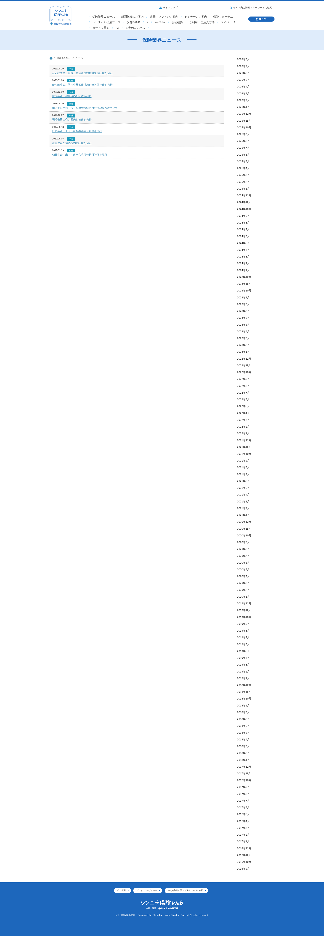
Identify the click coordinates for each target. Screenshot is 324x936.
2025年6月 (243, 154)
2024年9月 (243, 215)
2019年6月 (243, 644)
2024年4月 (243, 249)
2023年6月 (243, 317)
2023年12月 (244, 277)
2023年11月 (244, 283)
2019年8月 (243, 630)
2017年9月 (243, 786)
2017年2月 (243, 834)
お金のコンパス (135, 27)
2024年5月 (243, 243)
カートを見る (100, 27)
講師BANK (133, 22)
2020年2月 (243, 589)
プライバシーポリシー (146, 890)
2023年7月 (243, 311)
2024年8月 (243, 222)
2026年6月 (243, 73)
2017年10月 (244, 780)
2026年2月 (243, 100)
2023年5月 (243, 324)
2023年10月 (244, 290)
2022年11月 (244, 365)
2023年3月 (243, 338)
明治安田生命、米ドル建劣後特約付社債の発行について (85, 107)
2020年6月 (243, 562)
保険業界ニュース (103, 16)
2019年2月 (243, 671)
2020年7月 (243, 555)
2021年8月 (243, 467)
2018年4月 (243, 739)
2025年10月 (244, 127)
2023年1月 (243, 351)
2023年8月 (243, 304)
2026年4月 (243, 86)
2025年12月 (244, 113)
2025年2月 (243, 181)
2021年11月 (244, 447)
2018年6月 (243, 725)
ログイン (263, 19)
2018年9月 (243, 705)
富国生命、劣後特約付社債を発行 (72, 96)
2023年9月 (243, 297)
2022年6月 (243, 399)
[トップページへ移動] (51, 57)
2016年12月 (244, 848)
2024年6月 (243, 236)
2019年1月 (243, 678)
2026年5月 (243, 79)
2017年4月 (243, 821)
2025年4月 (243, 168)
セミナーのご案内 (195, 16)
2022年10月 (244, 372)
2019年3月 (243, 664)
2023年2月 (243, 344)
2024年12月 (244, 195)
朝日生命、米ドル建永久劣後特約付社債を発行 (79, 154)
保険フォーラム (223, 16)
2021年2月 (243, 508)
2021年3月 (243, 501)
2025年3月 (243, 174)
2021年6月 (243, 481)
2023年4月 (243, 331)
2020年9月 (243, 542)
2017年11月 (244, 773)
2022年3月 (243, 419)
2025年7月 (243, 147)
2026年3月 (243, 93)
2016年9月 (243, 868)
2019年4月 (243, 657)
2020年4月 (243, 576)
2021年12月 (244, 440)
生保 (71, 69)
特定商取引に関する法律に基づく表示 (185, 890)
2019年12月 (244, 603)
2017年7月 (243, 800)
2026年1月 (243, 106)
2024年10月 (244, 209)
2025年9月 (243, 134)
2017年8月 (243, 793)
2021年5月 (243, 487)
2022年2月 (243, 426)
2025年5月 (243, 161)
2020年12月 (244, 521)
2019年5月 (243, 651)
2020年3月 (243, 582)
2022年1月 (243, 433)
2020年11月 (244, 528)
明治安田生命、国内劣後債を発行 (72, 119)
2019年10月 (244, 617)
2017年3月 (243, 827)
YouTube (160, 22)
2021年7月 (243, 474)
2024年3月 (243, 256)
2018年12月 (244, 685)
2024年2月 (243, 263)
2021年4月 (243, 494)
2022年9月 (243, 378)
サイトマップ (170, 7)
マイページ (228, 22)
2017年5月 (243, 814)
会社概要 (177, 22)
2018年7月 (243, 719)
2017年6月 (243, 807)
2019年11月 (244, 610)
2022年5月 (243, 406)
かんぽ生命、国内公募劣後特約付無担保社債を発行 (82, 73)
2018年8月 (243, 712)
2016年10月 (244, 861)
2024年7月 (243, 229)
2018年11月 (244, 691)
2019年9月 (243, 623)
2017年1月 (243, 841)
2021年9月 (243, 460)
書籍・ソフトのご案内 (164, 16)
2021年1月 (243, 515)
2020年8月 (243, 548)
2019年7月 (243, 637)
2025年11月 (244, 120)
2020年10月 (244, 535)
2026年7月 (243, 66)
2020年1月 (243, 596)
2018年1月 (243, 759)
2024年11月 (244, 202)
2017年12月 (244, 766)
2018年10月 (244, 698)
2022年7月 (243, 392)
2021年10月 (244, 453)
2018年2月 (243, 753)
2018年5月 (243, 732)
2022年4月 (243, 413)
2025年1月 (243, 188)
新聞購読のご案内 (132, 16)
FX (117, 27)
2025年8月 (243, 140)
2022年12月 (244, 358)
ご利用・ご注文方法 (201, 22)
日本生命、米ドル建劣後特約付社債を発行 (77, 131)
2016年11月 (244, 855)
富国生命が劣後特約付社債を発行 (72, 143)
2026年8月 (243, 59)
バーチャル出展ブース (106, 22)
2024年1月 (243, 270)
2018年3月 (243, 746)
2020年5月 (243, 569)
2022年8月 (243, 385)
